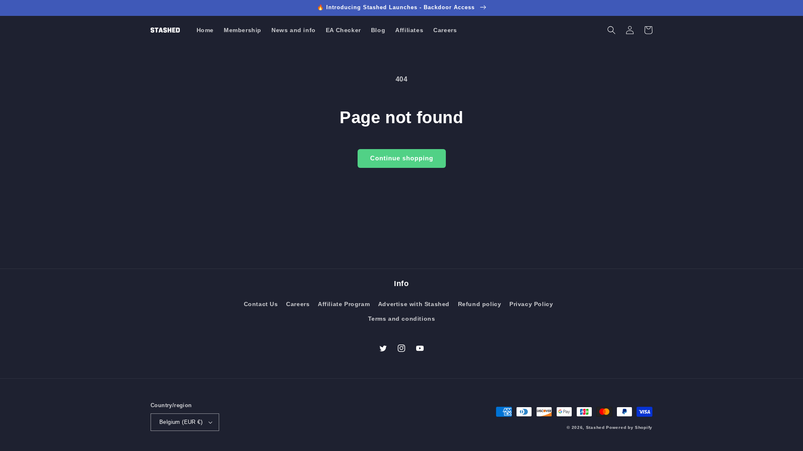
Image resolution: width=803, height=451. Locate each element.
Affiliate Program (344, 304)
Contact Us (261, 304)
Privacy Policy (531, 304)
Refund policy (479, 304)
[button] (611, 30)
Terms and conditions (401, 318)
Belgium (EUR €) (180, 422)
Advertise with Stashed (414, 304)
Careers (297, 304)
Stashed (595, 427)
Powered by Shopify (629, 427)
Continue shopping (401, 158)
